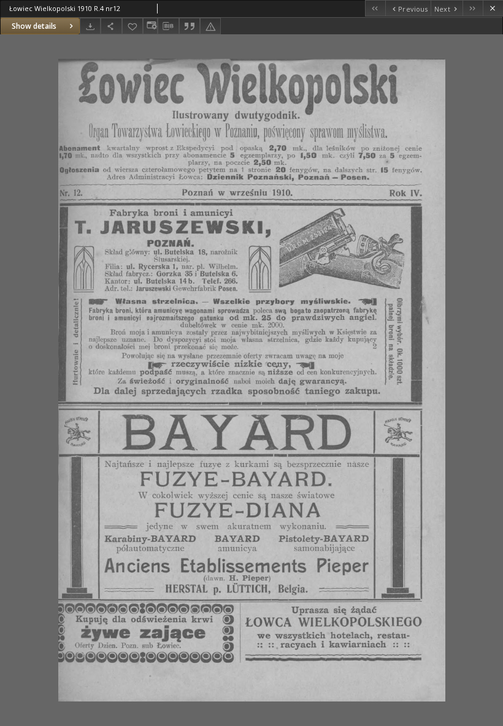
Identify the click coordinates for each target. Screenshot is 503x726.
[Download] (90, 26)
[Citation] (189, 26)
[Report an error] (210, 26)
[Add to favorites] (132, 26)
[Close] (493, 8)
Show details (34, 26)
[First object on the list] (375, 8)
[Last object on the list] (473, 8)
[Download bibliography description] (168, 26)
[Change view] (150, 26)
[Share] (111, 26)
